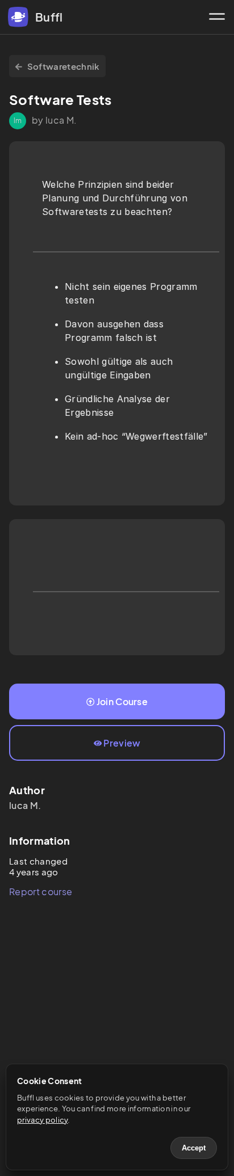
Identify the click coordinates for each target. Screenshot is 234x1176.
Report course (40, 891)
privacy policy (42, 1119)
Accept (194, 1148)
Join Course (122, 701)
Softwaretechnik (63, 66)
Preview (121, 743)
